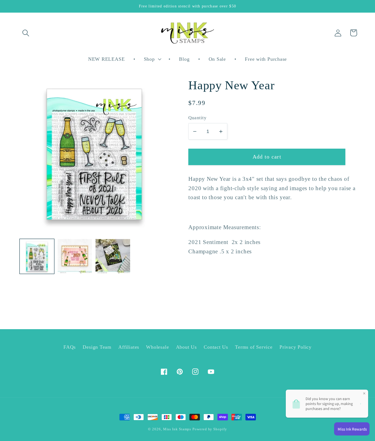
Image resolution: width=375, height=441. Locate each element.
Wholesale (157, 347)
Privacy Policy (295, 347)
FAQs (69, 347)
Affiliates (128, 347)
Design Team (97, 347)
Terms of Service (253, 347)
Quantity (197, 117)
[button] (25, 33)
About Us (186, 347)
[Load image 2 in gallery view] (75, 256)
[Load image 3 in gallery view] (113, 256)
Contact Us (216, 347)
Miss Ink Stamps (177, 429)
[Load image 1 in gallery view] (37, 256)
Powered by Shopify (209, 429)
